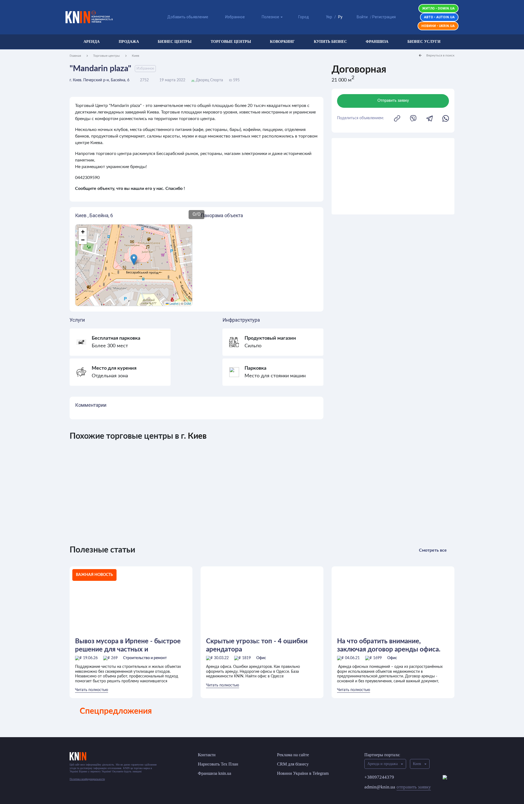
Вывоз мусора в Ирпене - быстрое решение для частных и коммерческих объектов (128, 645)
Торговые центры (231, 42)
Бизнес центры (175, 42)
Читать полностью (91, 690)
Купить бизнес (330, 42)
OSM (187, 303)
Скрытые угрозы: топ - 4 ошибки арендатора (257, 645)
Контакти (207, 754)
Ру (340, 17)
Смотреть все (433, 550)
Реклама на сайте (293, 754)
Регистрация (384, 17)
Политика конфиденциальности (87, 779)
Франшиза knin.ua (214, 773)
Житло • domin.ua (438, 8)
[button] (133, 259)
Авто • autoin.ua (439, 17)
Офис (261, 658)
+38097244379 (379, 777)
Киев (135, 55)
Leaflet (173, 303)
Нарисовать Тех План (218, 764)
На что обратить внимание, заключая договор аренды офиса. (388, 645)
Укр (329, 17)
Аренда (92, 42)
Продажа (129, 42)
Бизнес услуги (423, 42)
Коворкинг (282, 42)
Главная (75, 55)
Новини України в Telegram (303, 773)
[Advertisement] (393, 176)
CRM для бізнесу (293, 764)
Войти (362, 17)
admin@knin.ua (397, 787)
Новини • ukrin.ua (438, 26)
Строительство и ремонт (145, 658)
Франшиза (377, 42)
